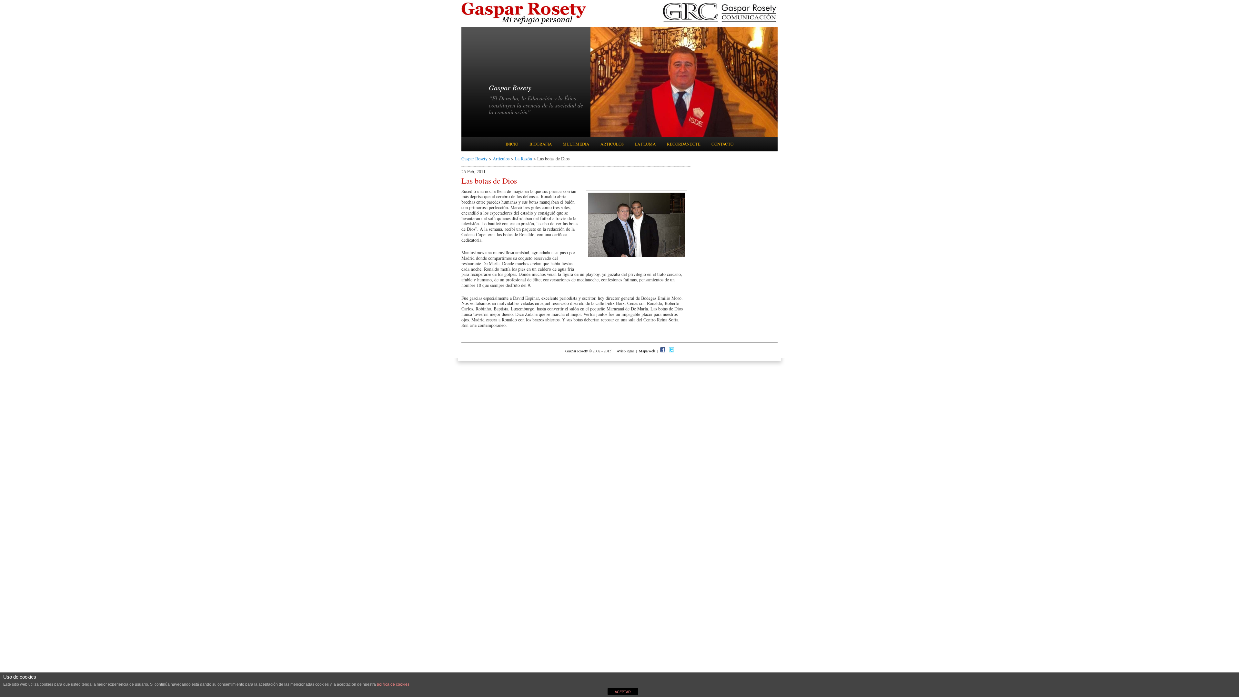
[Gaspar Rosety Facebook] (662, 350)
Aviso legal (626, 350)
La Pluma (645, 144)
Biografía (540, 144)
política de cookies (393, 684)
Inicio (512, 144)
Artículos (612, 144)
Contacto (722, 144)
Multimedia (576, 144)
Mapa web (647, 350)
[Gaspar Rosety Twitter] (671, 350)
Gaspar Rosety (474, 159)
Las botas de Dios (489, 181)
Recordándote (683, 144)
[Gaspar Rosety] (524, 23)
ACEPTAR (623, 692)
